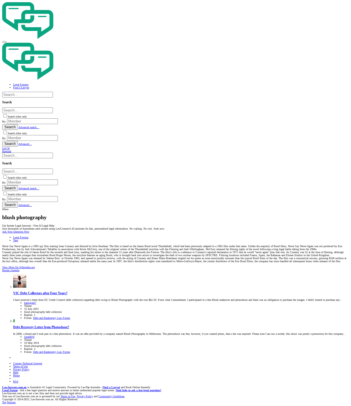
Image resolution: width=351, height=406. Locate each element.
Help (15, 372)
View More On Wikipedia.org (18, 267)
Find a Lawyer (111, 387)
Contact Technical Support (27, 363)
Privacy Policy (21, 369)
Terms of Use (20, 366)
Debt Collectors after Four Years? (40, 293)
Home (16, 375)
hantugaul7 (30, 302)
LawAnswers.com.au (14, 387)
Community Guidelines (111, 396)
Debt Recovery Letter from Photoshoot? (41, 327)
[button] (4, 42)
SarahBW (29, 336)
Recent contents (10, 270)
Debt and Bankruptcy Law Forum (51, 317)
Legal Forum (10, 390)
